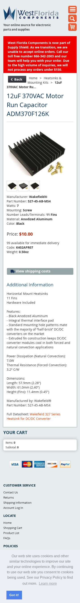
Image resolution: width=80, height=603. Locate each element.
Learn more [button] (48, 583)
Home (33, 78)
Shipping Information (17, 503)
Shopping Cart (12, 528)
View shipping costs (32, 271)
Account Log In (13, 508)
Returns (8, 497)
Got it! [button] (14, 595)
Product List (11, 533)
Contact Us (10, 492)
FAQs (6, 538)
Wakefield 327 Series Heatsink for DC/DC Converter (33, 416)
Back (18, 79)
